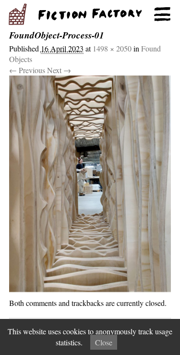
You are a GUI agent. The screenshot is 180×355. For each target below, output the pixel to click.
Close (103, 342)
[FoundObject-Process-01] (90, 187)
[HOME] (90, 14)
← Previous (27, 70)
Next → (59, 70)
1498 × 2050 (112, 48)
